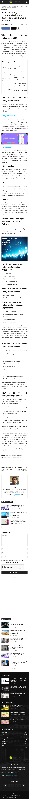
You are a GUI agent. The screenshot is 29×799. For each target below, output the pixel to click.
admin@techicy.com (12, 775)
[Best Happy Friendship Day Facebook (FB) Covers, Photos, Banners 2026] (5, 707)
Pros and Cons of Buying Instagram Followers (11, 457)
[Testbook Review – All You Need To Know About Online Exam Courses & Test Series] (5, 681)
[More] (18, 28)
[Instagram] (16, 785)
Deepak (12, 523)
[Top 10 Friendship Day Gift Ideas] (5, 722)
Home (2, 6)
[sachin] (2, 24)
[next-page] (5, 527)
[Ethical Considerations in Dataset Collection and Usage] (5, 695)
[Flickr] (12, 785)
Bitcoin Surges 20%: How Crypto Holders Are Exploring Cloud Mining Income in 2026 (18, 632)
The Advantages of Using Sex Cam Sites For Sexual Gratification (21, 469)
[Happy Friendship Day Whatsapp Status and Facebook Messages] (5, 714)
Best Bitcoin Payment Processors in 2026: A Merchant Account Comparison (18, 624)
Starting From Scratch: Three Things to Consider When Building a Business (19, 647)
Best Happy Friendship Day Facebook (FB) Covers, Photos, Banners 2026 (17, 707)
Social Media (7, 6)
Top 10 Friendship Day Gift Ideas (17, 719)
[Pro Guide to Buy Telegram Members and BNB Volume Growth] (5, 522)
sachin (6, 24)
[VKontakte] (23, 785)
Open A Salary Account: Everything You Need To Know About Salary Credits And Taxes (18, 662)
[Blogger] (5, 785)
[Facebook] (9, 785)
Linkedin (18, 494)
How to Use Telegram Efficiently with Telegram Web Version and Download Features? (19, 514)
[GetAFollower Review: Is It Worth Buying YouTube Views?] (5, 507)
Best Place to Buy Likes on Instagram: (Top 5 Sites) (7, 469)
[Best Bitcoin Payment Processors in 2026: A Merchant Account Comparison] (5, 625)
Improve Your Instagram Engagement (13, 455)
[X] (20, 785)
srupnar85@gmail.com (14, 495)
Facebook (13, 494)
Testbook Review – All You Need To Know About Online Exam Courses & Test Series (18, 680)
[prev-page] (2, 527)
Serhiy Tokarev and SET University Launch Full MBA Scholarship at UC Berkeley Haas (18, 688)
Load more (14, 668)
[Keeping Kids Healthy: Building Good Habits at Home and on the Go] (5, 640)
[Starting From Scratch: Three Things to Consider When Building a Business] (5, 648)
